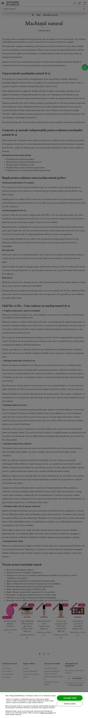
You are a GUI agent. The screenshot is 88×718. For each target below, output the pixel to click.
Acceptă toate (70, 698)
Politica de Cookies (46, 713)
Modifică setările (70, 704)
